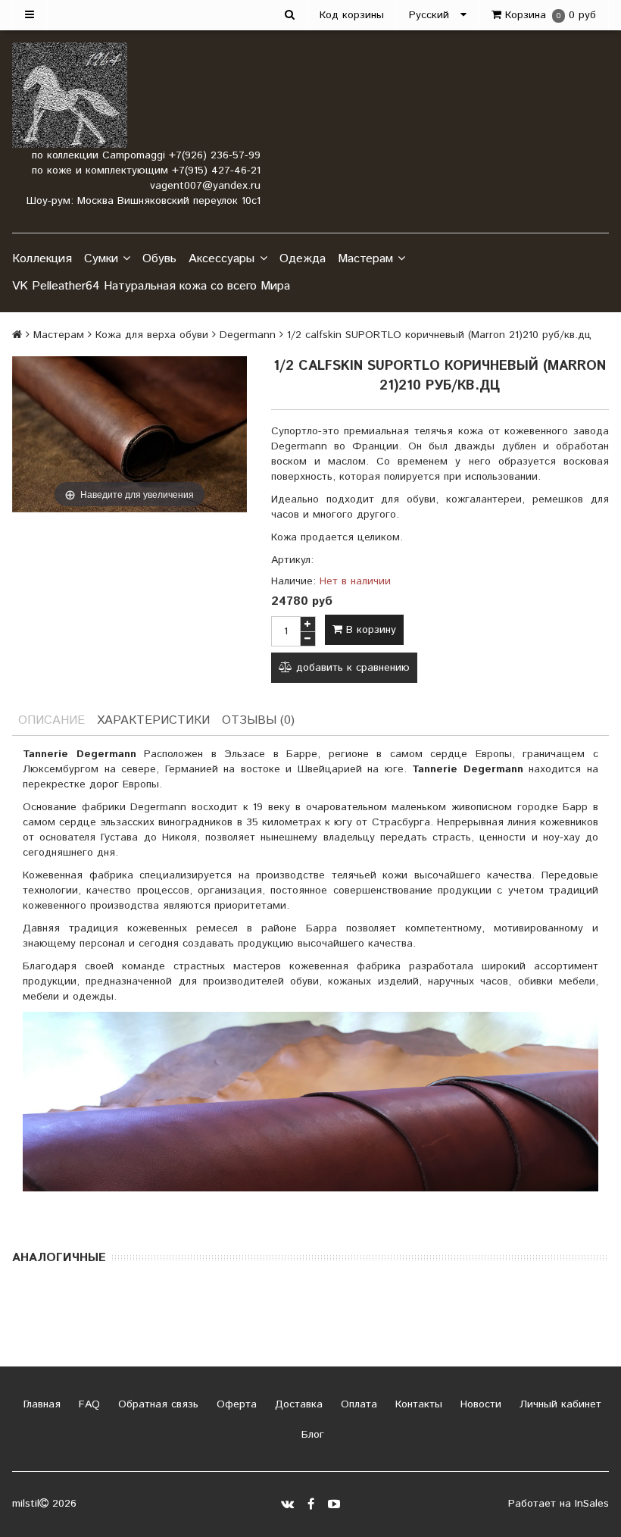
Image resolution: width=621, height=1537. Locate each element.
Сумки (101, 259)
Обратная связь (156, 1404)
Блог (311, 1434)
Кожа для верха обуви (151, 335)
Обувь (159, 259)
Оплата (357, 1404)
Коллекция (42, 259)
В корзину (369, 629)
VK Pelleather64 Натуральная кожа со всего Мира (151, 286)
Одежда (302, 259)
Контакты (417, 1404)
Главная (40, 1404)
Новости (479, 1404)
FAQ (87, 1404)
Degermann (248, 335)
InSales (592, 1503)
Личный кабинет (558, 1404)
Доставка (297, 1404)
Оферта (235, 1404)
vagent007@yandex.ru (205, 185)
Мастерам (365, 259)
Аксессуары (221, 259)
